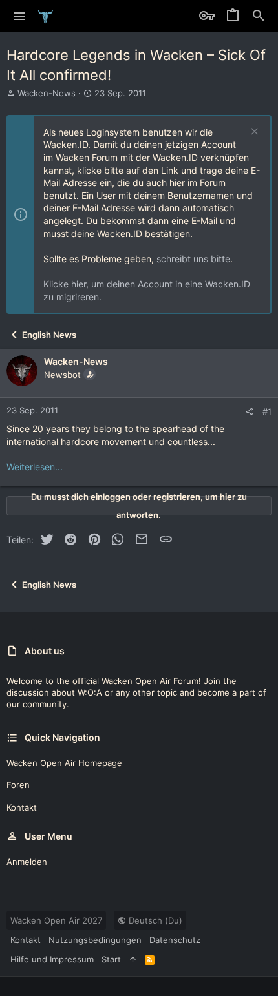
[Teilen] (249, 412)
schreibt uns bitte (193, 258)
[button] (19, 16)
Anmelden (26, 861)
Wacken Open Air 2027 (56, 920)
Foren (18, 785)
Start (111, 959)
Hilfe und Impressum (52, 959)
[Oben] (133, 959)
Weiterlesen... (34, 466)
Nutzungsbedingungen (95, 940)
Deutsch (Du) (154, 920)
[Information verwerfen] (253, 133)
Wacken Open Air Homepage (64, 763)
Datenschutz (174, 940)
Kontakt (21, 807)
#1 (267, 411)
